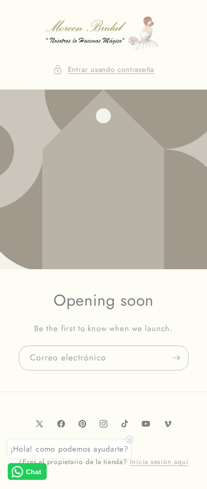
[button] (103, 69)
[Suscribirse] (176, 358)
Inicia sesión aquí (159, 461)
